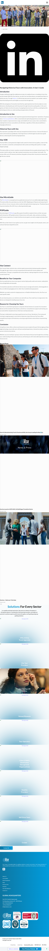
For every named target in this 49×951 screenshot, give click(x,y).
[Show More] (24, 644)
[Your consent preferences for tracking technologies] (47, 949)
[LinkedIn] (4, 869)
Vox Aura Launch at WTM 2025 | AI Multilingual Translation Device (16, 509)
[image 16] (24, 861)
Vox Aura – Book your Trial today (8, 600)
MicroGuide (5, 200)
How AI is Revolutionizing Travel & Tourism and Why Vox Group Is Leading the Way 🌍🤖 (21, 432)
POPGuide (11, 213)
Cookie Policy (20, 944)
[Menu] (47, 2)
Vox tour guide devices (8, 118)
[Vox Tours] (2, 2)
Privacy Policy (13, 944)
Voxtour (15, 98)
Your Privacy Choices (28, 949)
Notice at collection (13, 949)
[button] (24, 58)
